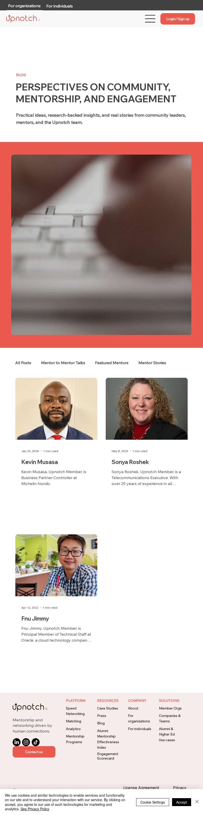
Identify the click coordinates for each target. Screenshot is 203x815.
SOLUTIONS (169, 700)
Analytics (73, 729)
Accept (181, 802)
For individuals (139, 729)
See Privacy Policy (35, 808)
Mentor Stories (152, 362)
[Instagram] (26, 742)
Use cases (167, 740)
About (133, 708)
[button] (34, 752)
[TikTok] (36, 742)
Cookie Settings (152, 802)
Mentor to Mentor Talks (63, 362)
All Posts (23, 362)
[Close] (197, 802)
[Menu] (150, 19)
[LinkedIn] (17, 742)
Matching (73, 721)
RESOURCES (108, 700)
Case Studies (107, 708)
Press (101, 715)
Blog (101, 723)
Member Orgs (170, 708)
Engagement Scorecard (107, 756)
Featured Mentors (111, 362)
